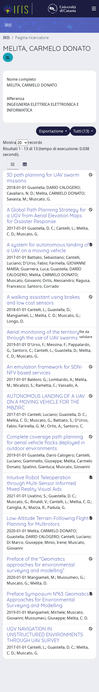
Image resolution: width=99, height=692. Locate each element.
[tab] (13, 164)
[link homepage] (17, 8)
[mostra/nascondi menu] (94, 8)
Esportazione (51, 131)
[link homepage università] (62, 8)
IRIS (6, 37)
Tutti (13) (81, 131)
